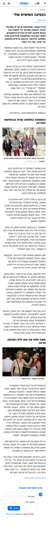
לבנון (36, 478)
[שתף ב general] (4, 3)
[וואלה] (24, 3)
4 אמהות (42, 478)
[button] (37, 3)
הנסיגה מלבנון (29, 478)
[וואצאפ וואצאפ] (9, 3)
